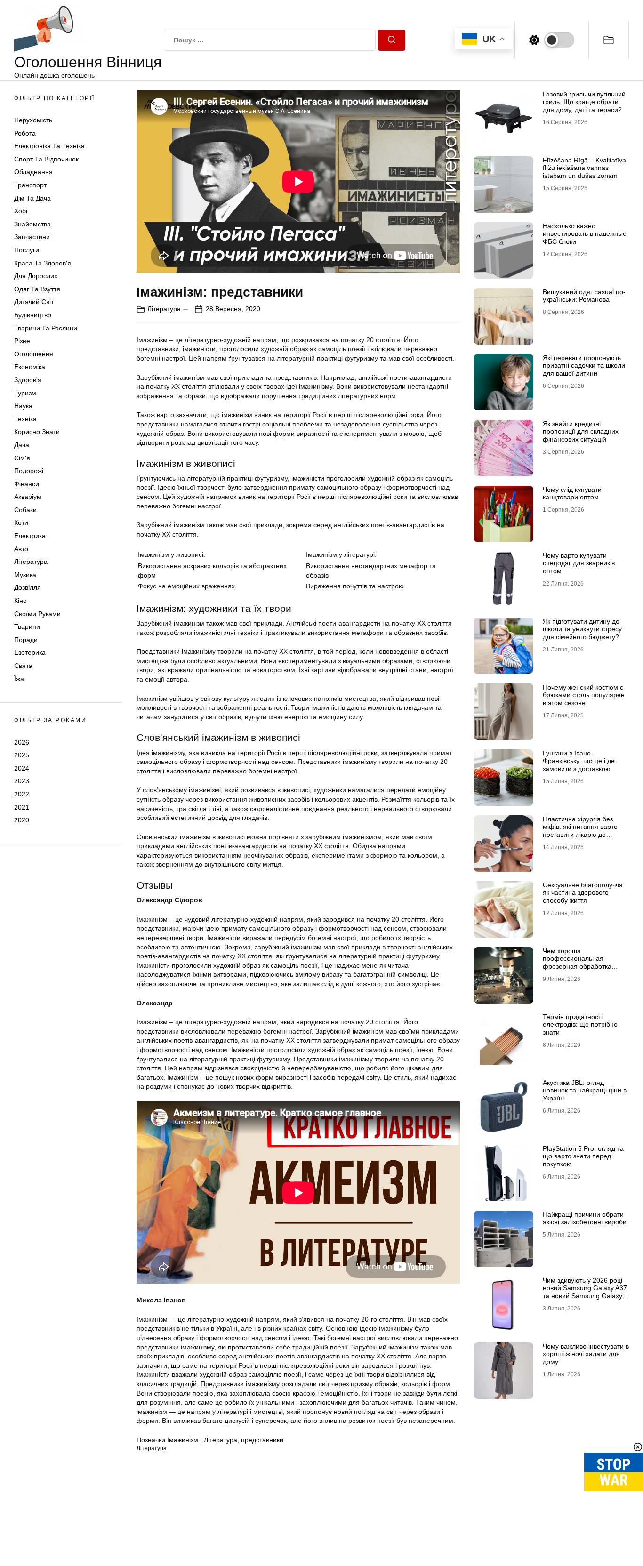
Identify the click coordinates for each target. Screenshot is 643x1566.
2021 (21, 807)
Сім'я (22, 458)
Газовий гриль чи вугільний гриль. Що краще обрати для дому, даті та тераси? (584, 102)
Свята (23, 665)
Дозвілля (27, 588)
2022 (21, 794)
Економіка (29, 367)
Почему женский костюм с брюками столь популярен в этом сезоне (584, 695)
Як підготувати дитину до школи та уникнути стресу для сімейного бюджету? (582, 629)
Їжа (19, 679)
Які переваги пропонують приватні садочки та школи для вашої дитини (584, 365)
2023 (21, 781)
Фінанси (26, 484)
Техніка (25, 419)
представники (262, 1440)
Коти (21, 523)
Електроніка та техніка (49, 146)
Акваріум (27, 497)
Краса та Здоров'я (42, 263)
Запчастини (32, 237)
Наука (23, 406)
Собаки (25, 510)
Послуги (26, 250)
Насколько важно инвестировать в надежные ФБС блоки (585, 234)
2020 (21, 820)
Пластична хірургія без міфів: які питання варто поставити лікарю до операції (580, 830)
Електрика (30, 535)
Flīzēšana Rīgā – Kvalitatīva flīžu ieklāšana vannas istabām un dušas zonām (584, 168)
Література (31, 562)
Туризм (25, 393)
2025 (21, 755)
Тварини (27, 627)
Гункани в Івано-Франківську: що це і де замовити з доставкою (579, 761)
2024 (21, 768)
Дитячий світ (34, 302)
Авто (21, 549)
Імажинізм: (183, 1440)
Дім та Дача (32, 198)
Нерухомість (33, 120)
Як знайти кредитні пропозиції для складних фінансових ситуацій (581, 431)
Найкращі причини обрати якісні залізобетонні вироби (585, 1218)
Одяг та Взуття (37, 289)
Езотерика (30, 653)
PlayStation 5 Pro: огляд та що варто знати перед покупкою (583, 1156)
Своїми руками (37, 614)
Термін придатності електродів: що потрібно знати (580, 1024)
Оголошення (33, 354)
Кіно (20, 600)
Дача (21, 445)
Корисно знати (37, 432)
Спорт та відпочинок (46, 159)
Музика (25, 574)
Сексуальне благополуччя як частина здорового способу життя (583, 893)
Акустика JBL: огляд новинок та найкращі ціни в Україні (585, 1090)
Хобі (20, 211)
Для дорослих (35, 276)
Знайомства (32, 224)
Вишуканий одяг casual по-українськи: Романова (584, 296)
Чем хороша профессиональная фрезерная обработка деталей (577, 962)
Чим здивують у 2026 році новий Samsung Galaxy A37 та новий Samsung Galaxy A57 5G (585, 1292)
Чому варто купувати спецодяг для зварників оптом (579, 563)
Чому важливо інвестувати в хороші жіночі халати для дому (586, 1354)
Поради (26, 639)
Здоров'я (27, 380)
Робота (25, 133)
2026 (21, 742)
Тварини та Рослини (45, 328)
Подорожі (28, 470)
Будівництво (32, 315)
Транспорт (30, 185)
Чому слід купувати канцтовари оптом (572, 493)
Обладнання (33, 172)
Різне (22, 341)
